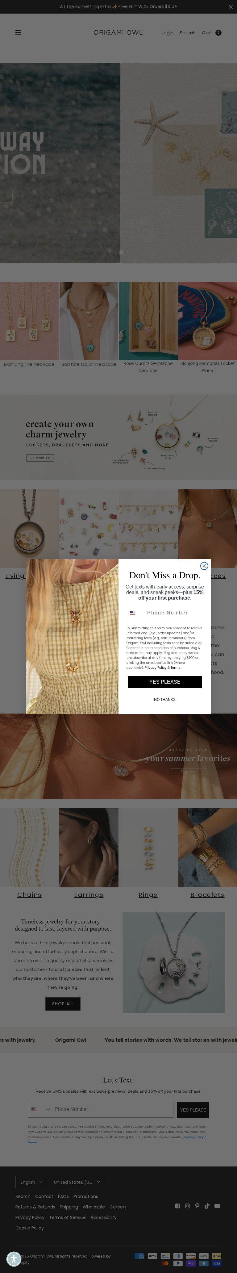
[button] (14, 1259)
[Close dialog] (204, 566)
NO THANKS (165, 699)
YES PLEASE (165, 682)
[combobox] (135, 613)
